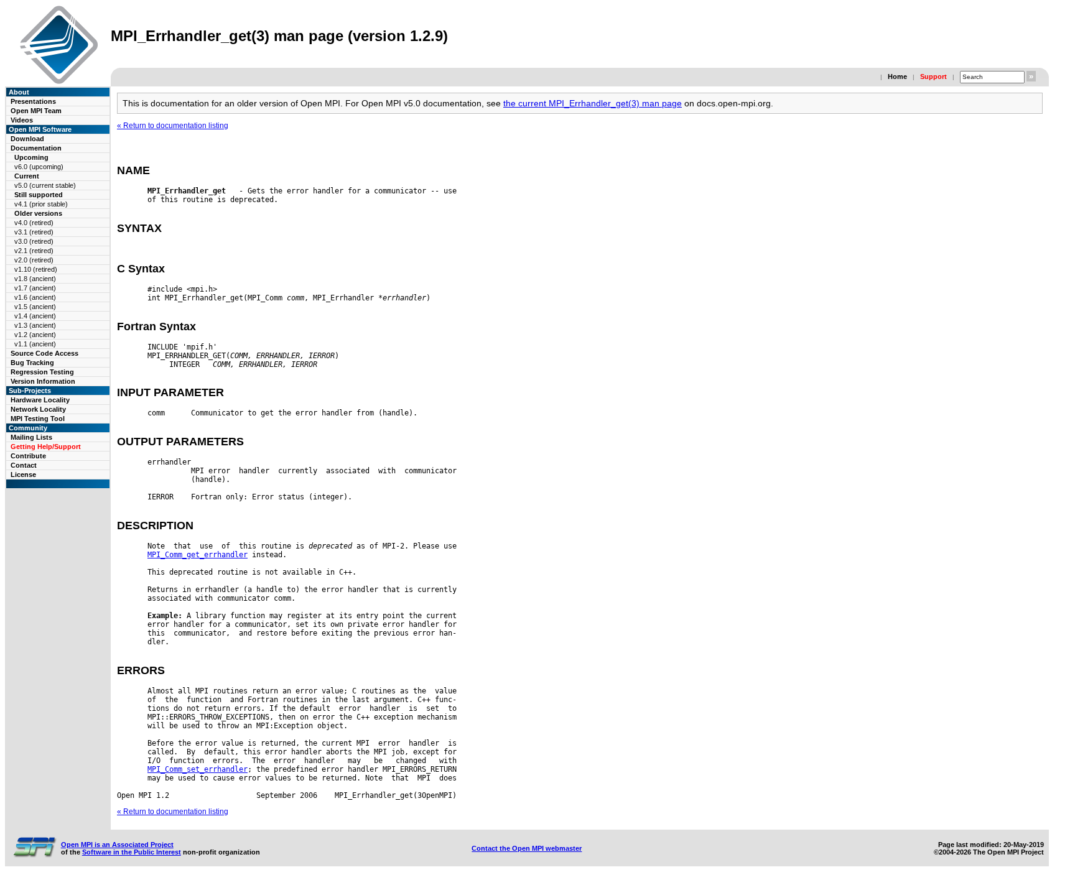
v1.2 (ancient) (35, 334)
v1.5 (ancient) (35, 306)
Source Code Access (44, 353)
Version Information (43, 381)
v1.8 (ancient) (35, 278)
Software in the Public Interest (131, 852)
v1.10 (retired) (35, 269)
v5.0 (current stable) (45, 185)
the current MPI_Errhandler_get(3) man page (592, 103)
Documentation (36, 148)
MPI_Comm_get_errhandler (197, 554)
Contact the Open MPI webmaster (527, 848)
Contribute (28, 456)
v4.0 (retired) (34, 222)
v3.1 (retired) (34, 232)
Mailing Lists (31, 437)
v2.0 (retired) (34, 260)
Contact (24, 465)
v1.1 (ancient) (35, 344)
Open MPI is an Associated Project (117, 844)
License (23, 474)
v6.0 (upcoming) (38, 166)
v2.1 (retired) (34, 250)
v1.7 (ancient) (35, 288)
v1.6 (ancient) (35, 297)
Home (897, 76)
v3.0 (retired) (34, 241)
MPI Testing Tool (38, 418)
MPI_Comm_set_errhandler (197, 769)
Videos (22, 120)
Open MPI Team (36, 110)
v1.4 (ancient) (35, 316)
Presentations (33, 101)
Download (27, 138)
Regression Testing (42, 372)
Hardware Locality (40, 400)
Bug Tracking (32, 362)
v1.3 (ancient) (35, 325)
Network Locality (38, 409)
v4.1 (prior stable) (41, 204)
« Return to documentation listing (172, 125)
